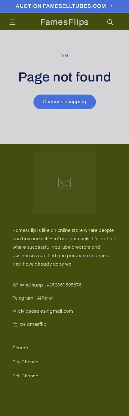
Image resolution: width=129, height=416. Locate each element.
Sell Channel (26, 376)
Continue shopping (64, 102)
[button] (12, 22)
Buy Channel (26, 362)
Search (20, 348)
